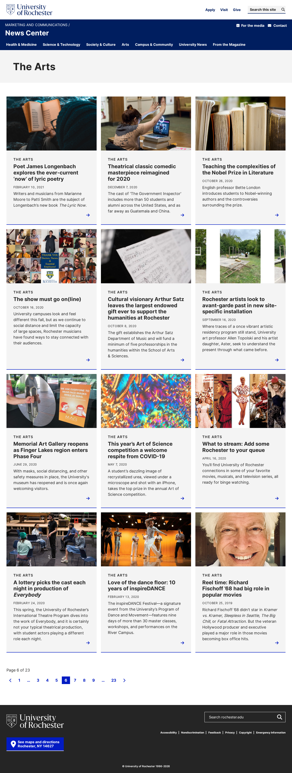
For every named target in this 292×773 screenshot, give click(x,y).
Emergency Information (271, 732)
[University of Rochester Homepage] (29, 9)
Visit (224, 9)
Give (237, 9)
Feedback (214, 732)
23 (113, 680)
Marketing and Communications (37, 25)
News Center (27, 33)
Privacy (230, 732)
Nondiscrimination (192, 732)
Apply (210, 9)
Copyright (245, 732)
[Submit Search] (279, 717)
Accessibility (168, 732)
